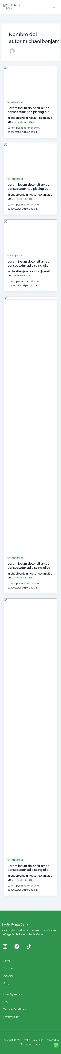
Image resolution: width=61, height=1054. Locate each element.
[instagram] (5, 946)
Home (7, 960)
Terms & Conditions (14, 1009)
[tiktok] (28, 946)
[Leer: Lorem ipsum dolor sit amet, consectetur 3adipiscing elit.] (30, 157)
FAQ (5, 1001)
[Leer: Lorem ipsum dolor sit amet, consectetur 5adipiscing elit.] (30, 80)
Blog (6, 983)
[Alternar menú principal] (54, 6)
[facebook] (17, 946)
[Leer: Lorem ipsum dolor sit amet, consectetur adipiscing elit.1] (30, 423)
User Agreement (13, 994)
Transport (8, 968)
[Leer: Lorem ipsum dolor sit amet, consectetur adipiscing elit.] (30, 234)
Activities (8, 975)
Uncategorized (15, 102)
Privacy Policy (11, 1016)
